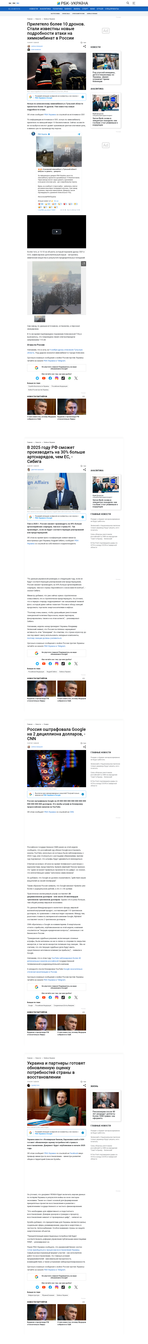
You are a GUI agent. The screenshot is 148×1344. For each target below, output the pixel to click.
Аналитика (45, 9)
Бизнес (68, 9)
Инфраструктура (33, 1295)
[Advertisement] (56, 561)
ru (18, 3)
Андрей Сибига (52, 672)
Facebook (74, 1153)
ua (10, 3)
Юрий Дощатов (98, 113)
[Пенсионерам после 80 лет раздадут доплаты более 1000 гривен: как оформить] (106, 1100)
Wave (92, 9)
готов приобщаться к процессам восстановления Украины (53, 1250)
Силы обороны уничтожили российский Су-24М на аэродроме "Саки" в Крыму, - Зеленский (104, 536)
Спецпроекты (112, 9)
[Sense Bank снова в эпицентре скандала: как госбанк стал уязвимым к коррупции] (106, 103)
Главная (30, 19)
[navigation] (83, 263)
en (14, 3)
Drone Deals (66, 13)
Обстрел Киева (55, 13)
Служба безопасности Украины (38, 386)
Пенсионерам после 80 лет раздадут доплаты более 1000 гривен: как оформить (104, 1115)
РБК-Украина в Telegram (54, 361)
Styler (100, 9)
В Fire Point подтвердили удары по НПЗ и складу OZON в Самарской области (104, 545)
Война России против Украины (38, 390)
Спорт (85, 9)
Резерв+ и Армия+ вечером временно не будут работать (105, 520)
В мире (46, 724)
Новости (33, 9)
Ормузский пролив (78, 13)
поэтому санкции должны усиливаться (44, 638)
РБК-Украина (50, 114)
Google (30, 1005)
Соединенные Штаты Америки (64, 1005)
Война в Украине (92, 13)
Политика (58, 9)
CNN (72, 812)
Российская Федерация (59, 386)
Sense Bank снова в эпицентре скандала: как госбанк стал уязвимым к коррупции (105, 121)
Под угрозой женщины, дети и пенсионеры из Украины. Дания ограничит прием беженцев (104, 76)
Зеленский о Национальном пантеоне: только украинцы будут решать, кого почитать (105, 527)
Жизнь (77, 9)
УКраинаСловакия (48, 1295)
